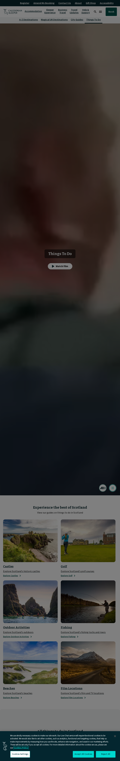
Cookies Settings (20, 754)
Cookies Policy (21, 747)
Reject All (105, 754)
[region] (60, 746)
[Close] (115, 736)
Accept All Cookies (83, 754)
